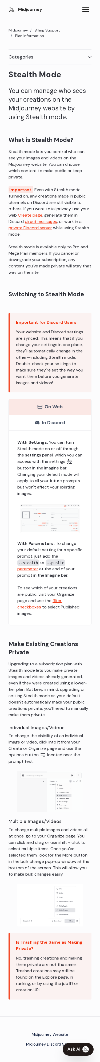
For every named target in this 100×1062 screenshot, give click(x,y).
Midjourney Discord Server (50, 1044)
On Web (54, 407)
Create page (30, 215)
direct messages (41, 221)
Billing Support (47, 30)
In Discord (53, 422)
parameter (27, 569)
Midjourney (18, 30)
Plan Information (29, 35)
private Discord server (30, 228)
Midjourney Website (50, 1034)
